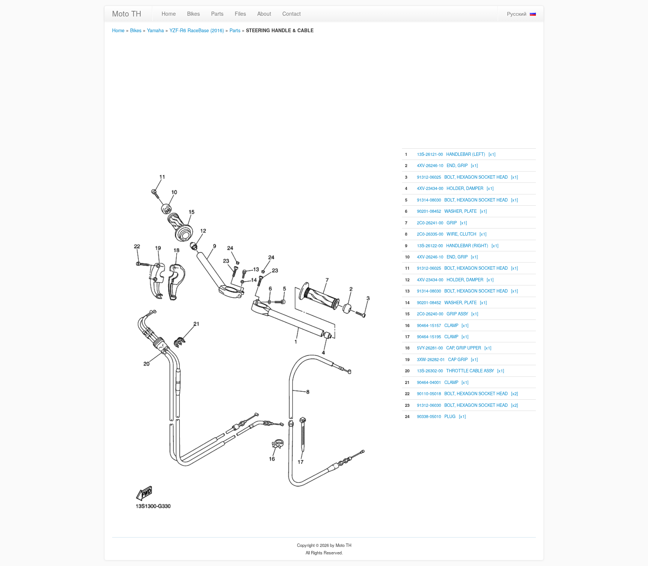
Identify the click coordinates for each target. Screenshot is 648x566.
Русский (516, 13)
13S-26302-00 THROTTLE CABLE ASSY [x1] (460, 370)
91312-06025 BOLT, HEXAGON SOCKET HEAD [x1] (467, 177)
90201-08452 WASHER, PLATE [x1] (452, 211)
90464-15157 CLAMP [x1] (442, 325)
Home (169, 13)
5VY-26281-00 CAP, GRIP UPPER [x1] (454, 348)
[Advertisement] (324, 90)
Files (240, 13)
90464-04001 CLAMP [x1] (442, 382)
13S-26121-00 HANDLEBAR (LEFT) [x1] (456, 154)
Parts (217, 13)
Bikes (193, 13)
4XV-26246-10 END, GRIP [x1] (447, 165)
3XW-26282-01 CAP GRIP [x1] (447, 359)
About (264, 13)
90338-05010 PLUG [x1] (441, 416)
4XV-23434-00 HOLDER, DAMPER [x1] (455, 188)
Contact (291, 13)
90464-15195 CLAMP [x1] (442, 336)
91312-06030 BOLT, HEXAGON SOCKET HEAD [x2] (467, 405)
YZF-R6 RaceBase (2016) (197, 30)
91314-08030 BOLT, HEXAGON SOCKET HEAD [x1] (467, 200)
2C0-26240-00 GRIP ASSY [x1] (447, 314)
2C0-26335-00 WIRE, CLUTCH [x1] (451, 234)
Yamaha (155, 30)
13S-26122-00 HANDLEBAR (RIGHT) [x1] (457, 245)
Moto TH (126, 13)
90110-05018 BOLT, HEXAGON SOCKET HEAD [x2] (467, 393)
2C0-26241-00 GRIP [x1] (442, 223)
